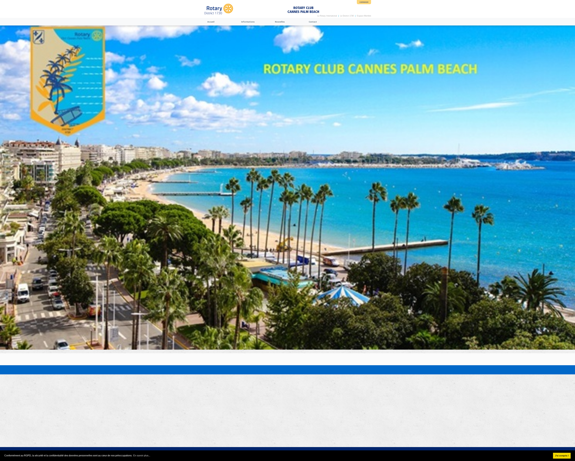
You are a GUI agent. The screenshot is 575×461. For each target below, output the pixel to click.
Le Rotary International (327, 16)
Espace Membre (364, 16)
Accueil (210, 21)
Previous (4, 165)
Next (571, 165)
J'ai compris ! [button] (562, 455)
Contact (313, 21)
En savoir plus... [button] (141, 455)
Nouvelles (280, 21)
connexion (364, 2)
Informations (248, 21)
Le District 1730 (347, 16)
